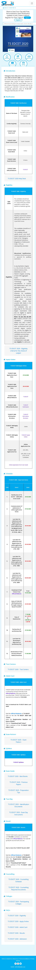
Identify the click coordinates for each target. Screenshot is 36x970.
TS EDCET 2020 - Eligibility (17, 916)
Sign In (27, 18)
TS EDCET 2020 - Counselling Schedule (18, 880)
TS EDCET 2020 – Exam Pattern (18, 741)
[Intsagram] (18, 964)
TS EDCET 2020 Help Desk (17, 179)
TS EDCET (25, 169)
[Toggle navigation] (32, 3)
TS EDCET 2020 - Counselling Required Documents (18, 888)
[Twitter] (20, 964)
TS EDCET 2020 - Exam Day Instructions (18, 813)
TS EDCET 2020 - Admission (17, 939)
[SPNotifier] (7, 3)
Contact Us (9, 958)
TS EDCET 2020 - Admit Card (17, 927)
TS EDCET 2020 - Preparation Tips (18, 791)
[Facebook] (15, 964)
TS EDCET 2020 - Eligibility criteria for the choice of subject (18, 351)
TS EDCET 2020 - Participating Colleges (18, 903)
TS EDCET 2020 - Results (16, 933)
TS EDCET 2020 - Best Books (18, 776)
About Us (15, 958)
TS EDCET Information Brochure (26, 416)
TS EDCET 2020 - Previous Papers (19, 783)
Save (12, 50)
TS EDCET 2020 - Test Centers (18, 669)
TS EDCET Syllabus (18, 762)
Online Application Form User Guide (18, 465)
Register (18, 20)
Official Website (16, 594)
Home (5, 7)
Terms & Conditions (24, 958)
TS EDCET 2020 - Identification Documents (18, 805)
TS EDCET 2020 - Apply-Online (18, 921)
